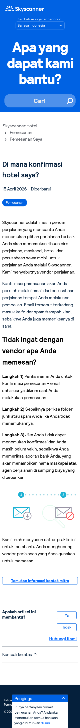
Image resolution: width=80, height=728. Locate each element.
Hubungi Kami (63, 638)
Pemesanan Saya (26, 139)
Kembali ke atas (17, 654)
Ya (67, 615)
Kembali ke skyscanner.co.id (39, 19)
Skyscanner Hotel (20, 125)
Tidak (66, 627)
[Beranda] (24, 8)
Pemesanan (21, 132)
